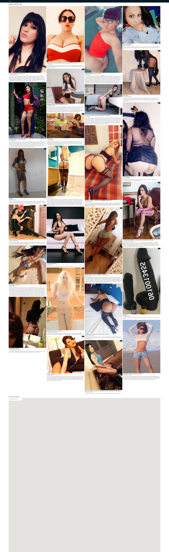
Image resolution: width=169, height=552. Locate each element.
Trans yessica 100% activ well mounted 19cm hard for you (98, 115)
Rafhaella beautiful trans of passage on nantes (57, 104)
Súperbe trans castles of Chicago (54, 330)
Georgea (11, 198)
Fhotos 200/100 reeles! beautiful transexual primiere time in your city (62, 62)
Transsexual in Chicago (14, 348)
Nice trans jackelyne (127, 44)
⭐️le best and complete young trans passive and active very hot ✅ (138, 240)
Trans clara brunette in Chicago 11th (17, 73)
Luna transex (50, 138)
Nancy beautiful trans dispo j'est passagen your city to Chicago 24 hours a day (102, 390)
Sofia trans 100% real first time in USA (17, 139)
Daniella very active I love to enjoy (54, 373)
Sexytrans (125, 315)
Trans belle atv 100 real (14, 285)
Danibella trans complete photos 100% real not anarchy (97, 334)
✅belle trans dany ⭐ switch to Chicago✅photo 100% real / (98, 200)
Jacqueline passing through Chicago (93, 73)
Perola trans (125, 95)
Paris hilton (49, 196)
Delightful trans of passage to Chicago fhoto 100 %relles (21, 239)
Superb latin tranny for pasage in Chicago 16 (133, 373)
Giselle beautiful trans (52, 263)
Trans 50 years (126, 177)
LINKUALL (10, 1)
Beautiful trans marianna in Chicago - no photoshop (96, 274)
